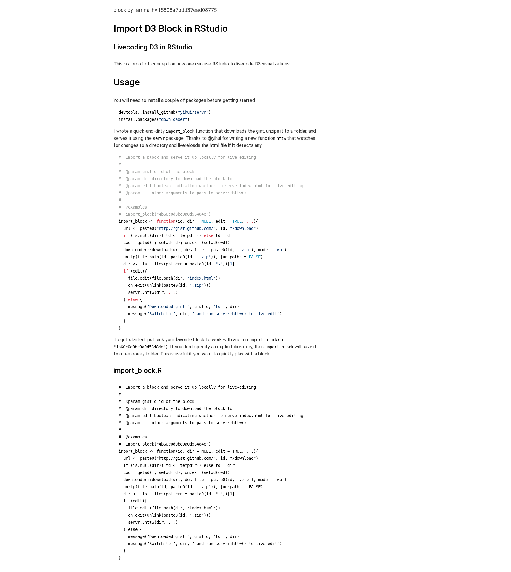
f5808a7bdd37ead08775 (188, 10)
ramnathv (145, 10)
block (120, 10)
